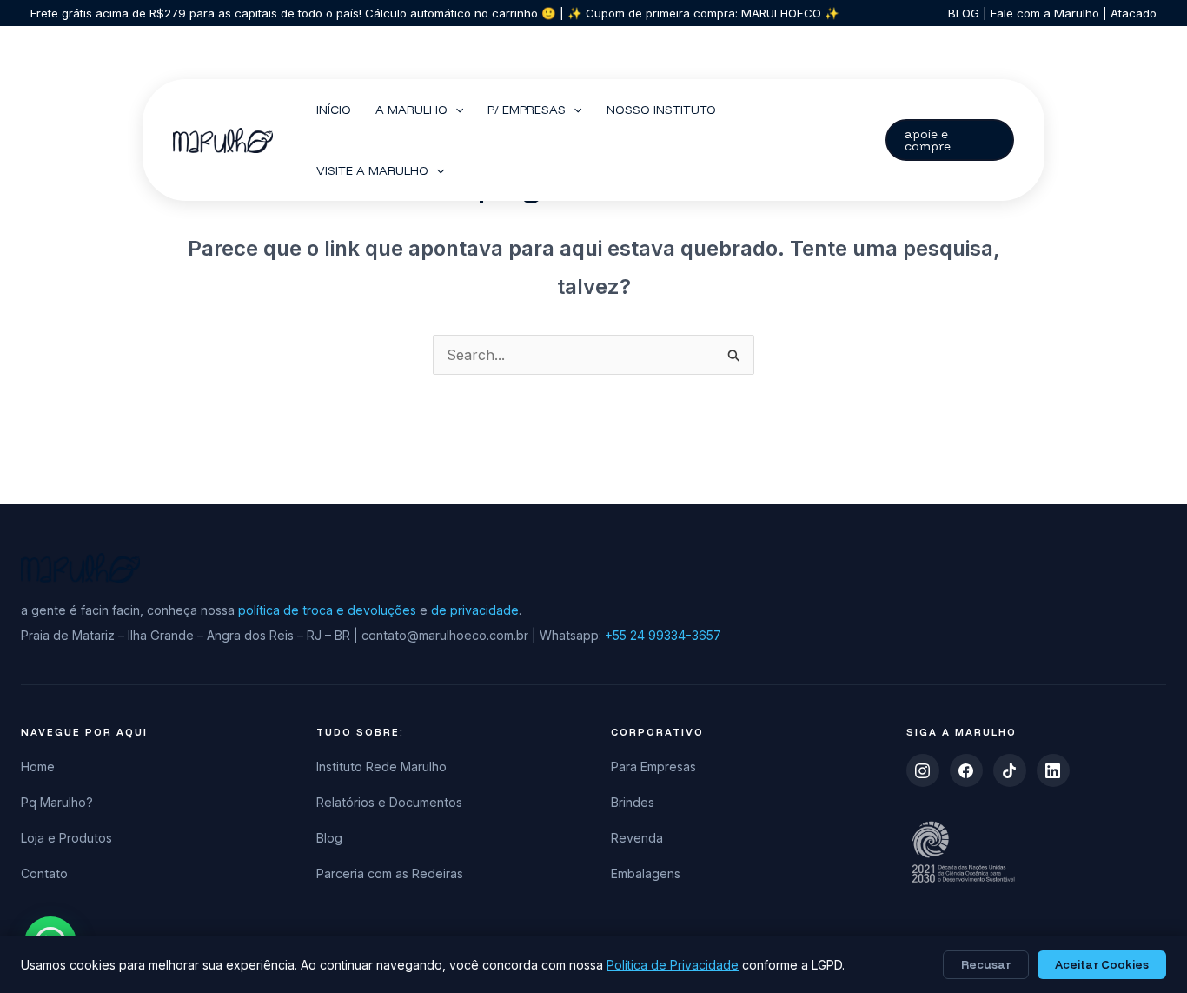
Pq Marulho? (57, 802)
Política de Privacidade (673, 964)
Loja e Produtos (66, 837)
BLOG (963, 13)
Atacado (1132, 13)
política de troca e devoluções (327, 610)
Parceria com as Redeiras (389, 873)
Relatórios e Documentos (389, 802)
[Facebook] (966, 770)
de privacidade (475, 610)
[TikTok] (1009, 770)
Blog (329, 837)
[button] (455, 109)
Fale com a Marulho (1043, 13)
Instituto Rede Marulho (381, 766)
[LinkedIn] (1053, 770)
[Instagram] (922, 770)
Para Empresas (653, 766)
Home (38, 766)
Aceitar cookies (1102, 964)
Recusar (986, 964)
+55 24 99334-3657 (663, 635)
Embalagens (645, 873)
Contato (44, 873)
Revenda (637, 837)
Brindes (632, 802)
